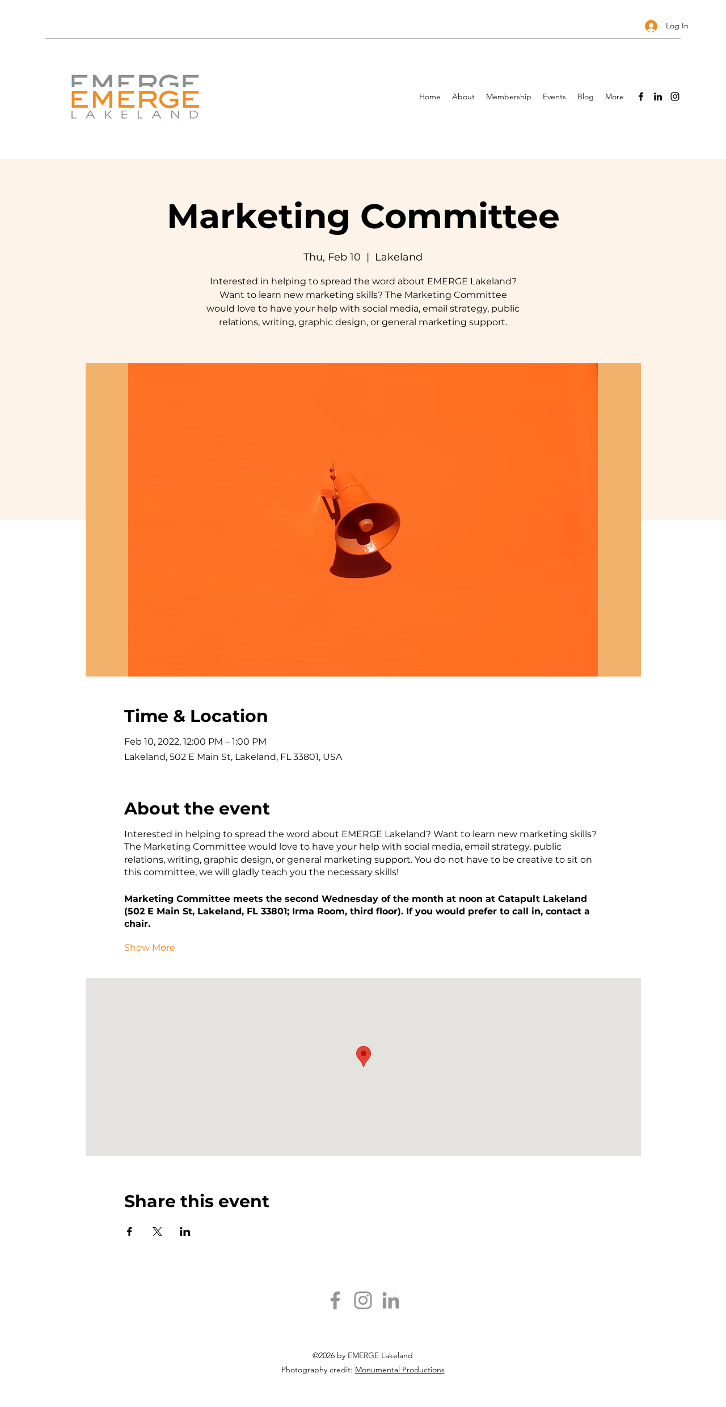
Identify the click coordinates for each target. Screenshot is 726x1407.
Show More (149, 947)
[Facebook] (641, 96)
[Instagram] (675, 96)
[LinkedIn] (658, 96)
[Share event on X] (157, 1231)
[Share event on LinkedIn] (185, 1231)
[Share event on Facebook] (129, 1231)
